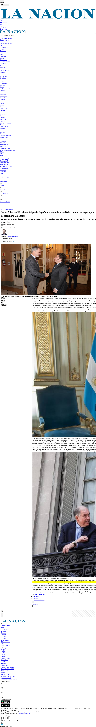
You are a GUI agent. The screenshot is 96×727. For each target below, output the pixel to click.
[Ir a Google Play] (5, 703)
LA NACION (4, 210)
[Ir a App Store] (5, 706)
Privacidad (27, 714)
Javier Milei (35, 596)
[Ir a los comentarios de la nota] (4, 298)
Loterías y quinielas (5, 123)
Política (10, 210)
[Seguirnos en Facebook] (2, 684)
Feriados (2, 121)
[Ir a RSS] (2, 698)
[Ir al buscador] (2, 7)
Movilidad (3, 63)
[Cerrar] (25, 32)
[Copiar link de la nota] (2, 303)
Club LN (4, 27)
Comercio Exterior (5, 62)
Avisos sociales (4, 146)
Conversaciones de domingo (8, 150)
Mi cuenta (4, 29)
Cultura (2, 81)
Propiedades (3, 60)
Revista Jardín (4, 168)
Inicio (3, 20)
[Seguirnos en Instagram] (2, 693)
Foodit (3, 25)
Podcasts (2, 125)
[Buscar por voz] (93, 35)
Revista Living (4, 164)
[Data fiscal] (2, 724)
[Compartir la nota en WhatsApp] (4, 301)
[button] (48, 116)
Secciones (4, 23)
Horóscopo (3, 119)
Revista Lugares (4, 163)
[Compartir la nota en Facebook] (2, 305)
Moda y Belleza (4, 126)
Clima (1, 45)
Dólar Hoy (3, 56)
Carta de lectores (5, 148)
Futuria (2, 54)
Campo (2, 58)
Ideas (1, 154)
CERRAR (2, 1)
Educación (3, 80)
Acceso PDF (3, 141)
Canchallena (3, 108)
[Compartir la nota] (2, 301)
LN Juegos (3, 114)
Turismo (2, 116)
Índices (2, 65)
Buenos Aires (3, 76)
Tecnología (3, 117)
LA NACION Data (4, 47)
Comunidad (3, 83)
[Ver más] (33, 602)
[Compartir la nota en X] (4, 305)
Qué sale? (2, 132)
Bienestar (2, 85)
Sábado (2, 152)
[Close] (2, 611)
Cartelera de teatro (5, 135)
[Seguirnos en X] (2, 688)
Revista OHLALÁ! (4, 159)
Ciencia (2, 87)
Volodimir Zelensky (39, 600)
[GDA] (5, 719)
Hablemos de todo (5, 89)
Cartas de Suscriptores (6, 98)
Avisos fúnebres (4, 144)
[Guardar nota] (2, 298)
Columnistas (3, 96)
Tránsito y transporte (6, 44)
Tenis (1, 107)
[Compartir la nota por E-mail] (6, 305)
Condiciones (20, 714)
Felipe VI (36, 598)
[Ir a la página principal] (48, 18)
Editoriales (3, 94)
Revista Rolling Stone (6, 166)
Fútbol (2, 103)
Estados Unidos (4, 71)
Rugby (2, 105)
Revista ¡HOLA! (4, 161)
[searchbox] (47, 35)
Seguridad (3, 78)
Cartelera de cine (5, 134)
